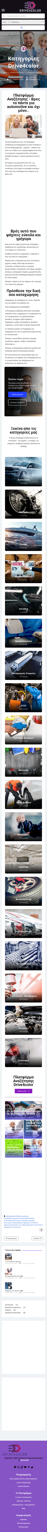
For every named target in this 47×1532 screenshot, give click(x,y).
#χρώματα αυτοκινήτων (12, 1227)
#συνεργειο (8, 1223)
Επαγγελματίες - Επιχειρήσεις (23, 1505)
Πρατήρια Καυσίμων (23, 738)
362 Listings (23, 967)
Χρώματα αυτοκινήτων (15, 1148)
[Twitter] (32, 1468)
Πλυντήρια (23, 1060)
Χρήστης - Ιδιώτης (23, 1501)
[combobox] (23, 22)
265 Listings (23, 773)
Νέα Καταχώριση (23, 1523)
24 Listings (23, 644)
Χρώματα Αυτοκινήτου (17, 72)
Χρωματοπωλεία (23, 641)
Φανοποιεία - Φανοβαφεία (23, 996)
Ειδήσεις (10, 1108)
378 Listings (23, 999)
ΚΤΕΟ (23, 705)
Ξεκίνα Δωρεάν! (17, 394)
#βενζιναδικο (29, 1218)
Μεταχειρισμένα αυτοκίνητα (17, 1129)
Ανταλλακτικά (23, 963)
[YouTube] (25, 1468)
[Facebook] (15, 1468)
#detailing (9, 1216)
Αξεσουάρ (24, 770)
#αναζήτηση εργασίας (20, 1216)
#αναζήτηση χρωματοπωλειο (14, 1218)
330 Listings (23, 935)
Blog (23, 1508)
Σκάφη (23, 544)
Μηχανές (23, 512)
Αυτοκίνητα (24, 479)
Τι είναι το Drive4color (23, 1497)
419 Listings (23, 1031)
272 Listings (23, 806)
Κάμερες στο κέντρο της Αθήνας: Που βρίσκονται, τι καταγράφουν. (34, 1124)
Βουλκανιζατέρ (23, 899)
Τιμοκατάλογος (23, 1486)
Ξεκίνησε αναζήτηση (17, 402)
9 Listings (23, 612)
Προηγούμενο (12, 1238)
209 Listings (23, 709)
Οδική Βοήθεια (23, 802)
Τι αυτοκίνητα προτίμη (13, 1261)
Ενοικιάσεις (24, 834)
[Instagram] (18, 1468)
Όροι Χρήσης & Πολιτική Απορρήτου (23, 1479)
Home (5, 72)
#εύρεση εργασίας (28, 1220)
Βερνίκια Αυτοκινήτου (13, 1307)
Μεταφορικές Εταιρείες (23, 673)
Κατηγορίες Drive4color (33, 1148)
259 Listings (23, 741)
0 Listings (23, 483)
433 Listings (23, 1064)
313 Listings (23, 903)
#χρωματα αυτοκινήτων (34, 1225)
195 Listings (23, 677)
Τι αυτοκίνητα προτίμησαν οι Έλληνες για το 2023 (24, 1112)
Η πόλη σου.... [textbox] (15, 22)
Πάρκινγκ (23, 867)
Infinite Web (24, 1460)
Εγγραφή (23, 1519)
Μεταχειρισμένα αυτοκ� (14, 1276)
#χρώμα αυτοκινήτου (30, 1223)
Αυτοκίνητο (11, 1125)
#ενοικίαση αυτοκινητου (12, 1220)
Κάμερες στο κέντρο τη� (14, 1291)
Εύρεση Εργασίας (23, 576)
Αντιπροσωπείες (23, 931)
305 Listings (23, 870)
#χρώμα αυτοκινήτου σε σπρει (15, 1225)
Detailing (23, 608)
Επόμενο (36, 1238)
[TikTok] (22, 1468)
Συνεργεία (23, 1028)
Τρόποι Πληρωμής (24, 1482)
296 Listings (23, 838)
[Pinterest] (28, 1468)
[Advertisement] (23, 203)
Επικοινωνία (23, 1527)
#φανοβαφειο (18, 1223)
